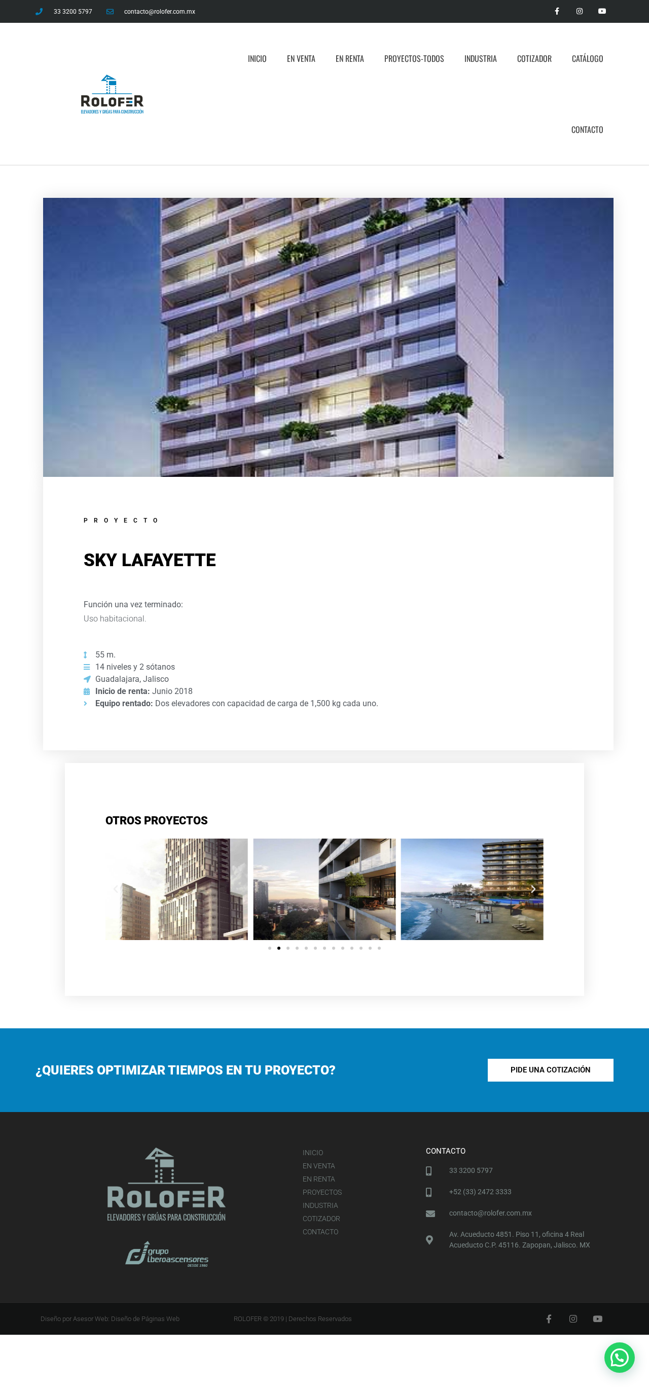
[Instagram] (579, 11)
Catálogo (587, 58)
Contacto (587, 129)
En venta (301, 58)
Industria (480, 58)
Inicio (257, 58)
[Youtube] (602, 11)
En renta (350, 58)
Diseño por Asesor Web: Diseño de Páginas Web (110, 1319)
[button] (116, 889)
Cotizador (534, 58)
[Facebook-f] (557, 11)
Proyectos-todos (414, 58)
